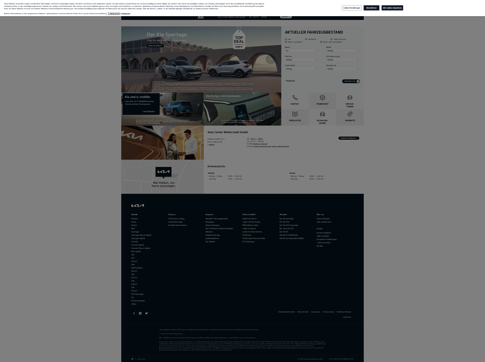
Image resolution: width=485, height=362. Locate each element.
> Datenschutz (114, 13)
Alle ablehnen (371, 8)
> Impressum (125, 13)
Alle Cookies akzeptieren (392, 8)
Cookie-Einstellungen (351, 8)
